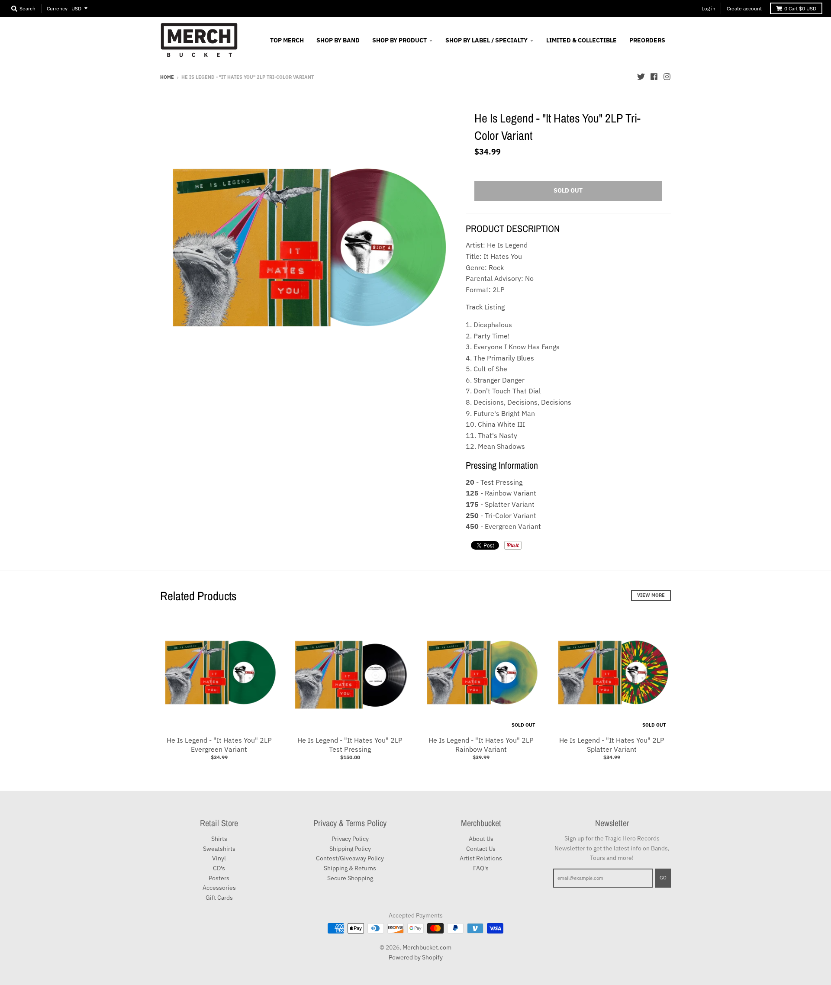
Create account (744, 8)
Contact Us (481, 849)
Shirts (219, 839)
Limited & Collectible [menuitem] (581, 40)
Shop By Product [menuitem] (399, 40)
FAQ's (481, 868)
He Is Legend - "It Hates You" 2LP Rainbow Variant (481, 744)
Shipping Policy (350, 849)
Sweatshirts (219, 849)
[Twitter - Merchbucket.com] (641, 76)
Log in (708, 8)
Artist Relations (481, 858)
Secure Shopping (350, 878)
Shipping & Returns (350, 868)
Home (167, 77)
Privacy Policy (350, 839)
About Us (481, 839)
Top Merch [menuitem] (287, 40)
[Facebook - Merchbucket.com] (654, 76)
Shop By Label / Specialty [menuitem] (486, 40)
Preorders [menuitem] (647, 40)
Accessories (219, 888)
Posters (219, 878)
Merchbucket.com (427, 947)
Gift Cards (219, 897)
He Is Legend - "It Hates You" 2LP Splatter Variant (611, 744)
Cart (800, 8)
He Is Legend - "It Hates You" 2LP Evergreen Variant (219, 744)
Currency (57, 8)
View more (651, 595)
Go (663, 878)
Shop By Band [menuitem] (338, 40)
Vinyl (219, 858)
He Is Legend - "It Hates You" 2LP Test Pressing (350, 744)
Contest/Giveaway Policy (350, 858)
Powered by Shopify (416, 957)
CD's (219, 868)
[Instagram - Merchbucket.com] (667, 76)
